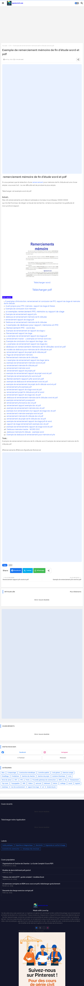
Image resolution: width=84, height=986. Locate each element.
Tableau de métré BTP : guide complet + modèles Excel (23, 877)
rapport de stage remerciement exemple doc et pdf (28, 424)
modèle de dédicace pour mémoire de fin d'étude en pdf (29, 350)
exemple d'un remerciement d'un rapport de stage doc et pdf (31, 411)
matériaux (5, 787)
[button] (77, 3)
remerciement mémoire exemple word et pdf (25, 413)
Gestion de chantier (28, 776)
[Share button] (48, 570)
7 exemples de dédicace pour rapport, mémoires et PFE (32, 325)
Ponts (28, 780)
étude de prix (51, 787)
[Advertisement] (42, 24)
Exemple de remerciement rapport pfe (21, 314)
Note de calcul (6, 780)
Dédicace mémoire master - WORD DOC (23, 429)
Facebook (17, 570)
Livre (69, 776)
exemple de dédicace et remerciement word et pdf (27, 382)
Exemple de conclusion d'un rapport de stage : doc (27, 341)
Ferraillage (5, 776)
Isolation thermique (58, 776)
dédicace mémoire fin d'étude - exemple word (25, 432)
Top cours (5, 783)
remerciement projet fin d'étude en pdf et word (26, 392)
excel (70, 783)
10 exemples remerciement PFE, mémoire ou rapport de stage (35, 311)
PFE (21, 780)
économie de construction (11, 849)
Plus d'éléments (75, 592)
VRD (24, 783)
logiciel (77, 783)
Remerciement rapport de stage (19, 333)
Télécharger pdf (42, 289)
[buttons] (36, 927)
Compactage (11, 772)
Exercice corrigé (68, 772)
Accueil (4, 45)
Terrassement (74, 780)
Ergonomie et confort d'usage (55, 845)
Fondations (15, 776)
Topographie (15, 783)
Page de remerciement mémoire (20, 355)
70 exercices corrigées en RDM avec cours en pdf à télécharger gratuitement (31, 884)
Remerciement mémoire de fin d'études (22, 357)
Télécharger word (42, 282)
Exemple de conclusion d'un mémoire (21, 309)
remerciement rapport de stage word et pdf (24, 390)
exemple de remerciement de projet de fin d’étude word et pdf (31, 384)
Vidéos (30, 783)
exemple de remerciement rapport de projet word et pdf (29, 373)
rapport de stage (33, 787)
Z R (10, 45)
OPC (15, 780)
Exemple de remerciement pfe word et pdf (24, 376)
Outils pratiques (7, 845)
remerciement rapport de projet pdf (21, 371)
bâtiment (47, 783)
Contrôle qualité (43, 772)
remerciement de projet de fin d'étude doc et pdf (26, 419)
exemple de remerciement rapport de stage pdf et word (29, 421)
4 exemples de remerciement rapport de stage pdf (27, 336)
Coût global (56, 772)
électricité (39, 845)
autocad (38, 783)
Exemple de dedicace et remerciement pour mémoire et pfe (31, 435)
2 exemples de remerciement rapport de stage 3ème (27, 360)
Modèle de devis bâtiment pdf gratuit (16, 870)
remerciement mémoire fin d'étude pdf (22, 365)
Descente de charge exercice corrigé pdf (17, 890)
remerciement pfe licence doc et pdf (22, 403)
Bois (3, 772)
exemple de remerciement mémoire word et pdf (26, 363)
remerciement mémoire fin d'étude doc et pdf (25, 416)
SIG (66, 780)
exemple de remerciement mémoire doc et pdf (26, 408)
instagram (64, 752)
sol (43, 787)
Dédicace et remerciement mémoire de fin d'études (26, 322)
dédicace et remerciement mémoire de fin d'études (26, 317)
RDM (60, 780)
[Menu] (3, 3)
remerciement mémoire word (18, 368)
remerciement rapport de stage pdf (19, 320)
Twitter (29, 570)
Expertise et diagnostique (24, 845)
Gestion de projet (43, 776)
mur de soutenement (18, 787)
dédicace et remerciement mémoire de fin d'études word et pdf (36, 347)
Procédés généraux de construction (44, 780)
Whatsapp (40, 570)
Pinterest (63, 758)
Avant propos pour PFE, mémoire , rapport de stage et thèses (30, 306)
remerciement (37, 182)
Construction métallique (27, 772)
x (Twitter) (21, 758)
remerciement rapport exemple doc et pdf (24, 405)
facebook (22, 752)
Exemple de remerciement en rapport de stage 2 (26, 331)
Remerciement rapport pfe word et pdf (25, 379)
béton (55, 783)
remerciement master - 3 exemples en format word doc (29, 339)
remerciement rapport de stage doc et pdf (23, 395)
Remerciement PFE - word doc (21, 328)
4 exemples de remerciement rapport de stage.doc (27, 344)
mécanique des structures (31, 849)
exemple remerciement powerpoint (20, 400)
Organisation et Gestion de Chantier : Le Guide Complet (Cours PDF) (27, 863)
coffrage (63, 783)
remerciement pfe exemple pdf (19, 387)
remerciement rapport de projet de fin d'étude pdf (26, 352)
